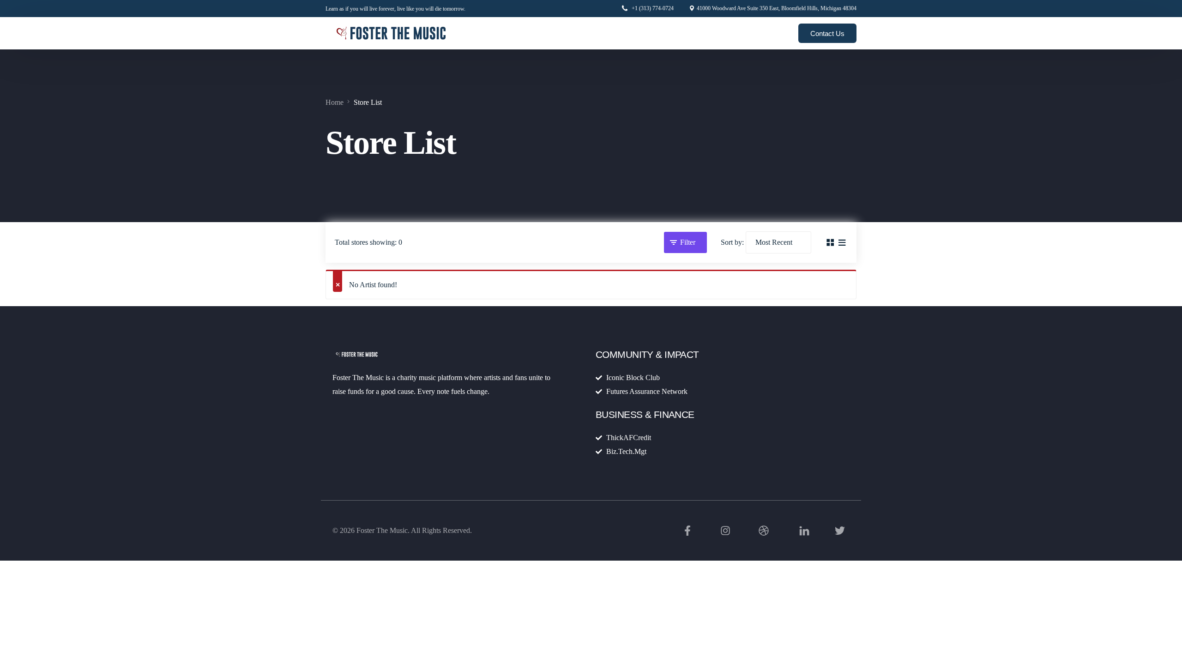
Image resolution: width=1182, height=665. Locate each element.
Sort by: (732, 242)
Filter (687, 242)
